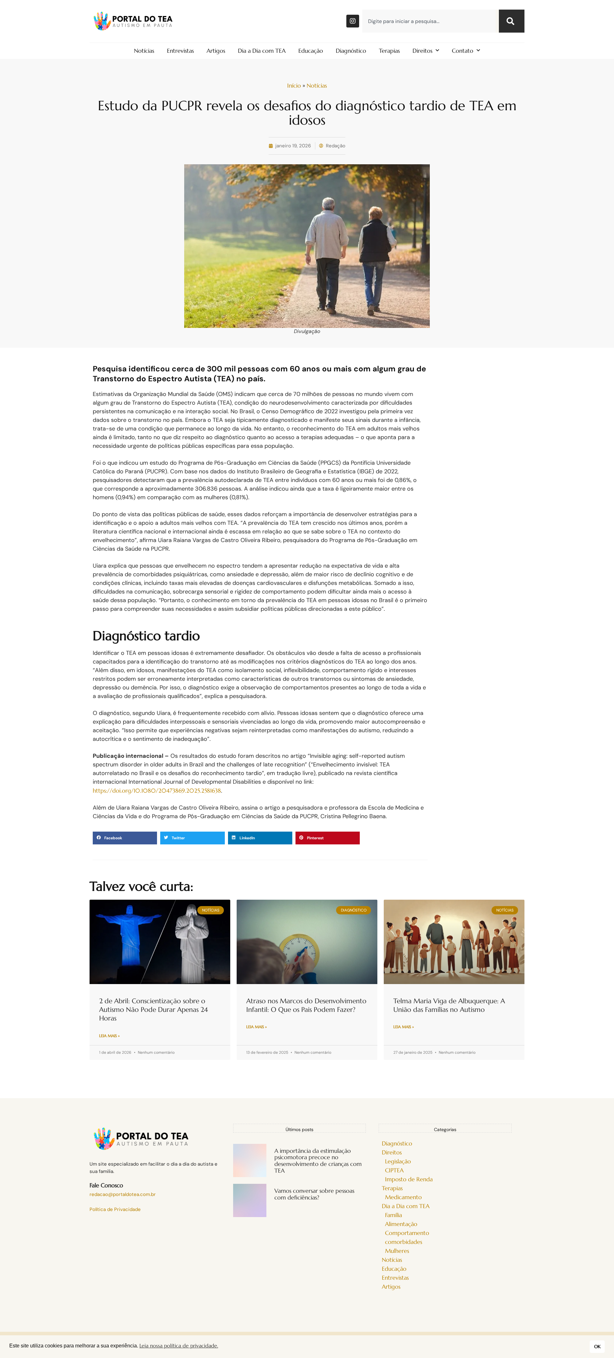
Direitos (422, 51)
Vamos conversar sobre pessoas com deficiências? (314, 1194)
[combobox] (429, 21)
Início (294, 85)
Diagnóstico (351, 51)
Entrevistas (180, 51)
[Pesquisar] (511, 21)
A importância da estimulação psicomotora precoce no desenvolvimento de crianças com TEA (318, 1160)
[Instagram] (352, 21)
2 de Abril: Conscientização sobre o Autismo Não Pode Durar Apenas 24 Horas (153, 1010)
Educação (310, 51)
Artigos (216, 51)
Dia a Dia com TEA (262, 51)
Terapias (389, 51)
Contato (462, 51)
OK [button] (597, 1346)
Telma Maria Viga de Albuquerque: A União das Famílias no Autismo (449, 1005)
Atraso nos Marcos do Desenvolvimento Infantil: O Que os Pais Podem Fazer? (306, 1005)
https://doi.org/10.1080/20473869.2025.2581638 (157, 790)
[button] (125, 838)
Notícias (144, 51)
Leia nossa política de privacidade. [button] (178, 1345)
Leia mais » (109, 1035)
